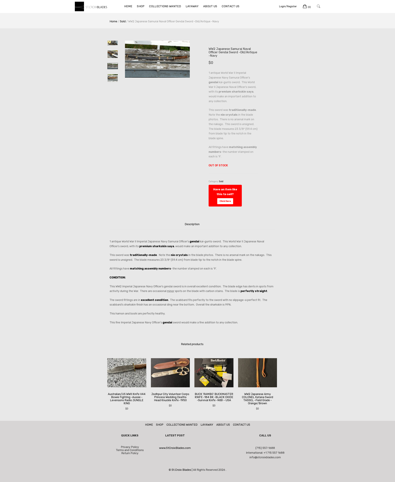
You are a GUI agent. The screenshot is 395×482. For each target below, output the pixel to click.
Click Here (225, 201)
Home (113, 21)
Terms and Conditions (130, 450)
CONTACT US (230, 6)
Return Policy (129, 453)
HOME (128, 6)
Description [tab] (192, 224)
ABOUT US (210, 6)
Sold (123, 21)
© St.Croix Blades (180, 470)
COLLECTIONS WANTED (165, 6)
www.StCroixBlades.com (175, 448)
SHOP (140, 6)
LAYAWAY (192, 6)
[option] (157, 59)
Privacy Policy (130, 447)
